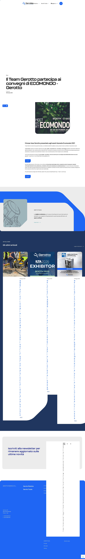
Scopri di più (36, 222)
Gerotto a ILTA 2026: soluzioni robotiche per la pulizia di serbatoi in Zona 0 (47, 335)
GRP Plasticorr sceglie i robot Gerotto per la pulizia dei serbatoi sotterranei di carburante (20, 348)
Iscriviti (27, 160)
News (7, 75)
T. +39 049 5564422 (6, 515)
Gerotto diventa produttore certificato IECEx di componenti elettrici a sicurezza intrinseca (74, 349)
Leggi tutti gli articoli (78, 246)
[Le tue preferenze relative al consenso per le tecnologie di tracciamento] (83, 557)
